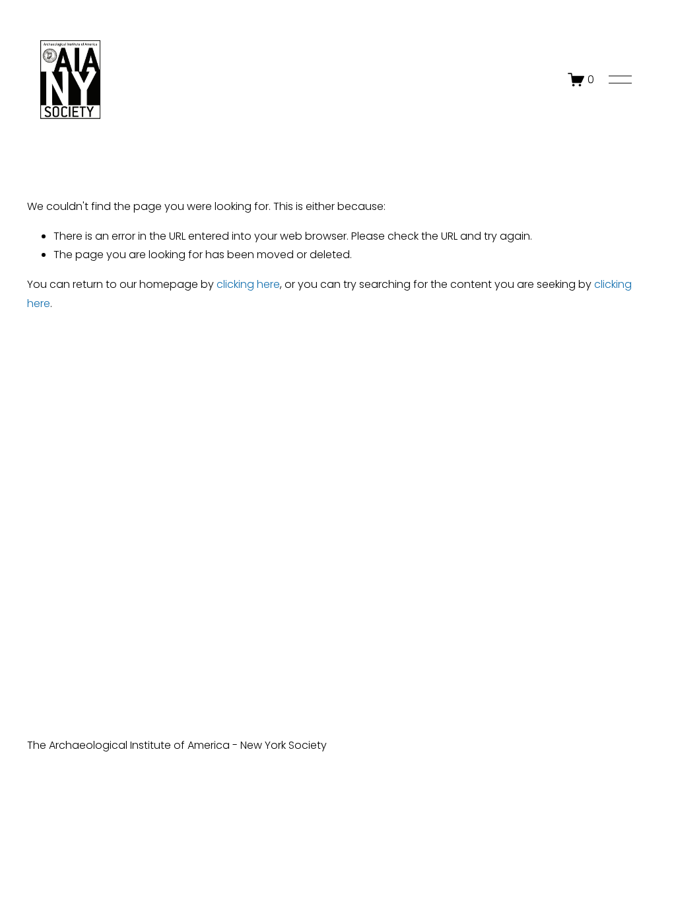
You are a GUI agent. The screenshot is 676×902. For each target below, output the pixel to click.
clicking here (248, 284)
